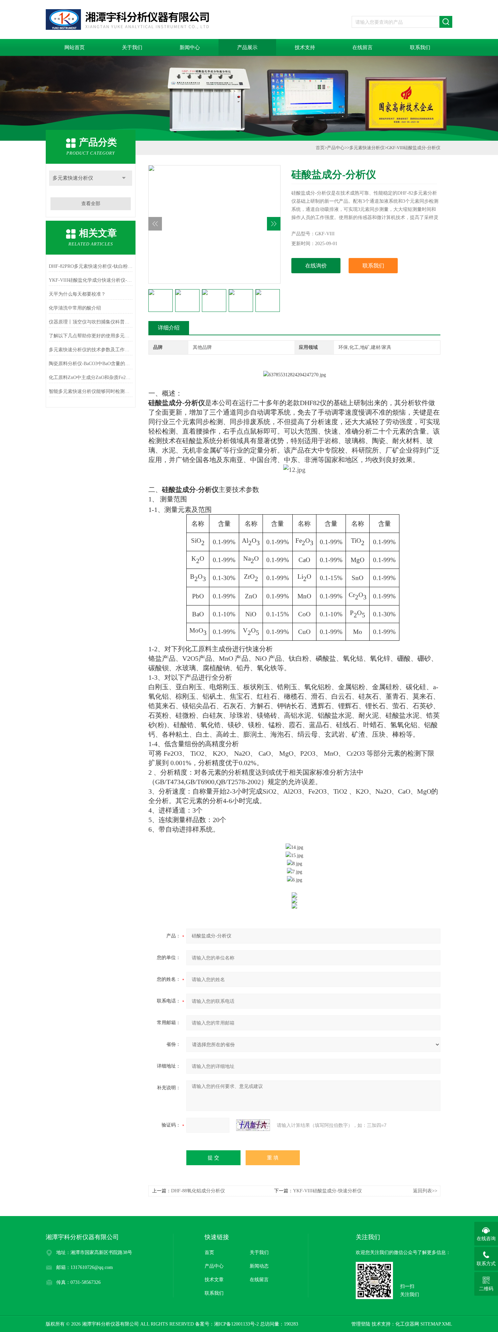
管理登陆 (360, 1324)
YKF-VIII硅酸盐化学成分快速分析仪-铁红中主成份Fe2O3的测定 (90, 280)
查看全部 (90, 203)
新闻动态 (259, 1266)
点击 (124, 178)
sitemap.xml (436, 1324)
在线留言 (362, 47)
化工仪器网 (407, 1324)
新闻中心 (190, 47)
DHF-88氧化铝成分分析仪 (198, 1190)
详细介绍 (169, 328)
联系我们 (420, 47)
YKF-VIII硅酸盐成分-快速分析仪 (327, 1190)
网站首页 (74, 47)
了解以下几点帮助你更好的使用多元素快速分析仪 (90, 335)
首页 (320, 147)
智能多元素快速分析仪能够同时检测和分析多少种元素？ (90, 391)
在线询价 (316, 266)
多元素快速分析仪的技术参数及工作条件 (90, 349)
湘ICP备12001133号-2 (236, 1324)
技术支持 (305, 47)
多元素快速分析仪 (73, 178)
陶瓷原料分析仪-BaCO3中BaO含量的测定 (90, 363)
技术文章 (214, 1279)
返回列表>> (425, 1190)
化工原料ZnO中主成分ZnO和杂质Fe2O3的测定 (90, 377)
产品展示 (247, 47)
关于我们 (132, 47)
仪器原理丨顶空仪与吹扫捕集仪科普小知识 (90, 321)
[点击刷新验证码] (253, 1125)
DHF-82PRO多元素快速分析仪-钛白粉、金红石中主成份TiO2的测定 (90, 266)
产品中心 (336, 147)
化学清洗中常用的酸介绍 (75, 308)
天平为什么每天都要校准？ (77, 294)
